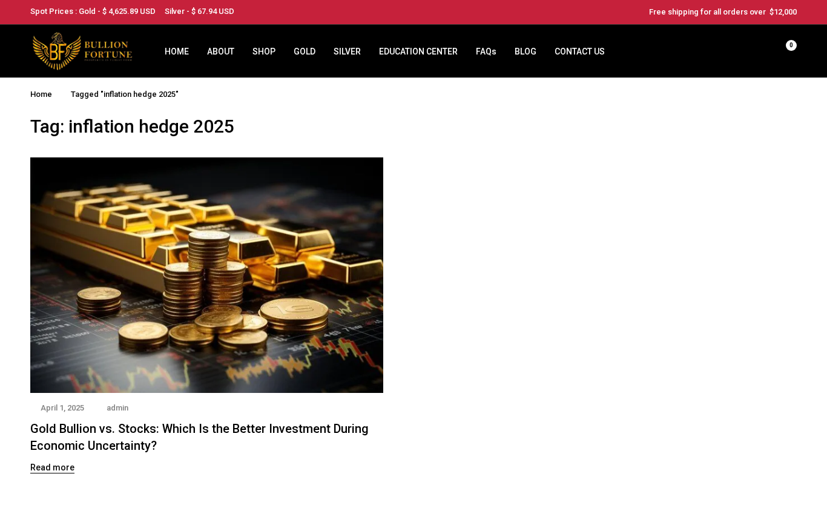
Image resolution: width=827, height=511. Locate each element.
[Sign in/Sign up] (722, 51)
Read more (52, 467)
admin (117, 407)
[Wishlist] (753, 51)
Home (41, 94)
